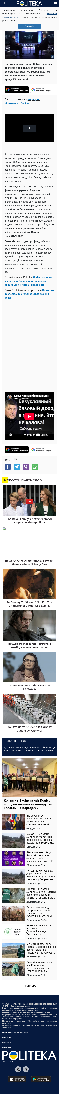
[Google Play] (41, 1079)
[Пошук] (3, 3)
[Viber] (26, 467)
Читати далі (29, 986)
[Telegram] (17, 467)
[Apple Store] (17, 1079)
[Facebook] (8, 467)
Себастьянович (42, 277)
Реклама (6, 1042)
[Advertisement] (29, 331)
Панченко (48, 290)
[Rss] (18, 1069)
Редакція (6, 1037)
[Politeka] (29, 3)
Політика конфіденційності (15, 1032)
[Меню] (55, 3)
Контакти (6, 1047)
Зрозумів (29, 26)
